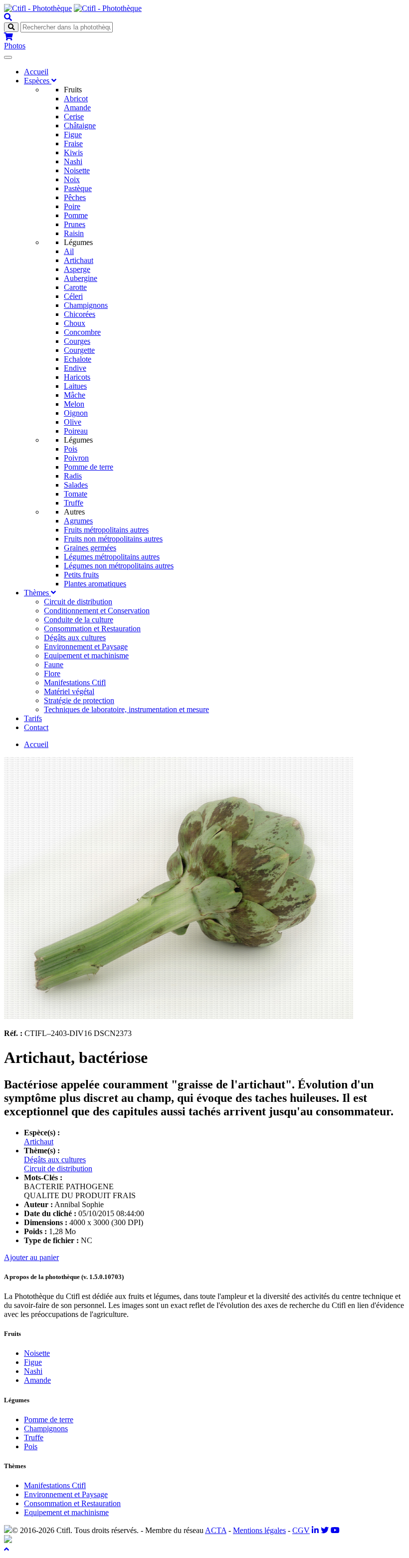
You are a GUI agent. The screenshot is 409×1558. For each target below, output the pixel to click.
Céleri (73, 296)
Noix (72, 179)
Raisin (74, 233)
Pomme (76, 215)
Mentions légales (259, 1530)
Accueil (36, 71)
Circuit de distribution (78, 601)
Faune (53, 664)
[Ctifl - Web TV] (335, 1530)
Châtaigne (80, 125)
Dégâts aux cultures (75, 637)
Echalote (77, 359)
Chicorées (79, 314)
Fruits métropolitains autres (106, 529)
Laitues (75, 386)
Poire (72, 206)
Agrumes (78, 521)
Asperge (77, 269)
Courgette (79, 350)
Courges (77, 341)
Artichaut (78, 260)
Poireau (76, 431)
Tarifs (33, 718)
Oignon (76, 413)
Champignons (86, 305)
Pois (70, 449)
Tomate (75, 494)
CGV (301, 1530)
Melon (74, 404)
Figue (73, 134)
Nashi (73, 161)
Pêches (75, 197)
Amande (77, 107)
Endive (75, 368)
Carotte (75, 287)
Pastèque (78, 188)
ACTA (215, 1530)
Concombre (82, 332)
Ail (69, 251)
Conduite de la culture (78, 619)
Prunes (74, 224)
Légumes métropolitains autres (112, 556)
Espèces (37, 80)
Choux (74, 323)
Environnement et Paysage (86, 646)
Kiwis (73, 152)
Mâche (74, 395)
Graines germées (90, 547)
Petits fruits (81, 574)
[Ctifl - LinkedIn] (315, 1530)
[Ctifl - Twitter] (325, 1530)
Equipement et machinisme (86, 655)
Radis (73, 476)
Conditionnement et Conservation (97, 610)
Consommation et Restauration (92, 628)
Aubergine (80, 278)
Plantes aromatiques (95, 583)
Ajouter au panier (31, 1257)
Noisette (77, 170)
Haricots (77, 377)
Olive (72, 422)
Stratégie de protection (79, 700)
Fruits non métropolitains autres (113, 538)
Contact (36, 727)
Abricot (76, 98)
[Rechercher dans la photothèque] (8, 17)
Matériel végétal (69, 691)
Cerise (74, 116)
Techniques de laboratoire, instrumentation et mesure (126, 709)
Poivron (76, 458)
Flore (52, 673)
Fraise (73, 143)
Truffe (73, 503)
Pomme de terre (88, 467)
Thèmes (37, 592)
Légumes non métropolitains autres (119, 565)
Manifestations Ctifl (75, 682)
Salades (76, 485)
